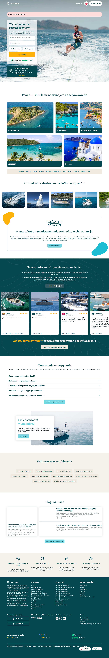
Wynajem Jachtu (61, 589)
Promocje (59, 603)
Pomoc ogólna (84, 618)
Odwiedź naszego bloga (54, 541)
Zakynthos (57, 171)
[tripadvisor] (76, 635)
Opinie (33, 601)
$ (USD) (96, 649)
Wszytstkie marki (61, 605)
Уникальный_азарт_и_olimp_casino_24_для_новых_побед (22, 525)
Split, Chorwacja (37, 333)
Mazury (28, 171)
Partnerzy (76, 646)
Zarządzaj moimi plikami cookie (90, 623)
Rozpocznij (23, 436)
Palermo (41, 171)
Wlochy (21, 171)
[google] (43, 635)
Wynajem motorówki (62, 585)
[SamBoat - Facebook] (57, 618)
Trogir (35, 171)
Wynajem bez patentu (63, 599)
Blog (32, 609)
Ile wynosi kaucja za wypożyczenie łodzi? (26, 390)
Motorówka (16, 49)
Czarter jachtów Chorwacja (44, 471)
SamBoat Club (36, 599)
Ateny (83, 171)
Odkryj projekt (54, 245)
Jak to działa (84, 620)
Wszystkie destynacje (87, 597)
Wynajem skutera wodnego (64, 595)
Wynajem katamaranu (63, 593)
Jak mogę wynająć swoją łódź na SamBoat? (27, 395)
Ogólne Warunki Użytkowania (62, 646)
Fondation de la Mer (38, 605)
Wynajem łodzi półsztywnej (65, 587)
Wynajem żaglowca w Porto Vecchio (86, 476)
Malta (70, 171)
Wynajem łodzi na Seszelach (40, 476)
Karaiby (82, 595)
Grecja (76, 171)
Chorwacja (83, 585)
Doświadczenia (36, 607)
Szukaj (23, 55)
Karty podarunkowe (37, 597)
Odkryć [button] (78, 3)
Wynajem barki (61, 597)
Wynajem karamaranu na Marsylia (62, 476)
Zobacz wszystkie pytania (55, 402)
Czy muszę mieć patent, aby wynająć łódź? (27, 385)
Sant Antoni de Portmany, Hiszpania (12, 333)
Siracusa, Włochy (97, 333)
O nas (33, 585)
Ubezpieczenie (36, 591)
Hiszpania (83, 589)
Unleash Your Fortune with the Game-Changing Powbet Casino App (76, 509)
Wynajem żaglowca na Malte (84, 471)
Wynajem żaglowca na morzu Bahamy (64, 481)
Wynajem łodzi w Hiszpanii (19, 476)
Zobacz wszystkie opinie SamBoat (54, 347)
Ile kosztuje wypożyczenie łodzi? (23, 381)
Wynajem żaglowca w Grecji (42, 481)
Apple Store (19, 618)
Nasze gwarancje (37, 589)
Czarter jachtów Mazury (24, 471)
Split (88, 171)
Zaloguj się (97, 3)
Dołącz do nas (36, 587)
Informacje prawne (30, 646)
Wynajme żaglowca (62, 591)
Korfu (65, 171)
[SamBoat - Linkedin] (64, 618)
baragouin (15, 532)
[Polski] (86, 3)
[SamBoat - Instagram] (60, 618)
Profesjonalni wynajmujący (40, 595)
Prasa (33, 603)
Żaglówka (30, 49)
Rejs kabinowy (60, 601)
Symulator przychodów (39, 593)
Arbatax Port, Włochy (68, 333)
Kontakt (82, 622)
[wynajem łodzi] (13, 3)
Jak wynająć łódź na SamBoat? (22, 376)
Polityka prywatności (44, 646)
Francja (49, 171)
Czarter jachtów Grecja (64, 471)
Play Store (19, 623)
